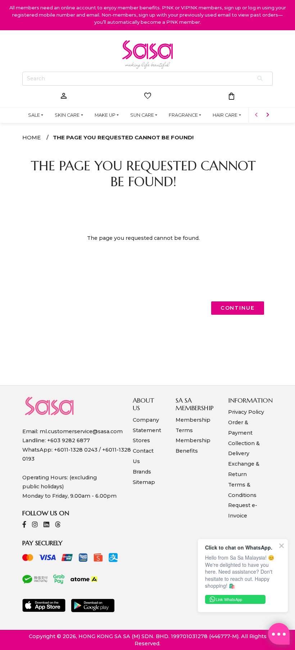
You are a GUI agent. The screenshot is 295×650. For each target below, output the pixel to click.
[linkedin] (46, 525)
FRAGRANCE (183, 115)
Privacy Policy (246, 412)
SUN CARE (142, 115)
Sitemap (144, 482)
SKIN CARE (67, 115)
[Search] (260, 79)
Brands (142, 472)
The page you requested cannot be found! (123, 137)
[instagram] (35, 525)
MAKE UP (105, 115)
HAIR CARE (225, 115)
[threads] (58, 525)
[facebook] (24, 525)
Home (31, 137)
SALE (34, 115)
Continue (238, 308)
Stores (141, 440)
